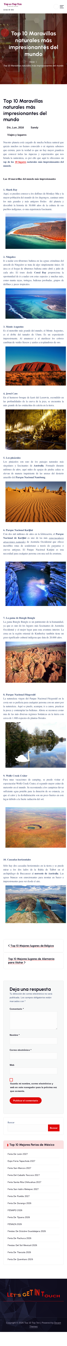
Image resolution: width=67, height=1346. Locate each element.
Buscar (11, 1122)
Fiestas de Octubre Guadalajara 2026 (27, 1231)
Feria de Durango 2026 (19, 1203)
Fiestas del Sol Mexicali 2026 (22, 1245)
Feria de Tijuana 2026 (19, 1217)
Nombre (14, 1035)
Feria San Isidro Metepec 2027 (23, 1189)
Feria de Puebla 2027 (19, 1196)
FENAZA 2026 (15, 1224)
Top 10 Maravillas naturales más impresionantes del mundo (34, 65)
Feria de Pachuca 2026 (19, 1238)
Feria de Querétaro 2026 (20, 1259)
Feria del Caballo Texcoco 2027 (24, 1175)
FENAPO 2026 (15, 1210)
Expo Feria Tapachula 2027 (21, 1161)
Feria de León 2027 (18, 1154)
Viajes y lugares (16, 135)
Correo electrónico (20, 1050)
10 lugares (20, 162)
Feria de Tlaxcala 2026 (19, 1252)
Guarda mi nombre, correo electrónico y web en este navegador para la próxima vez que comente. (33, 1087)
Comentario (17, 1009)
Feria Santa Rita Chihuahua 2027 (24, 1182)
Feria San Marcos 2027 (19, 1168)
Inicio (32, 62)
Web (12, 1065)
